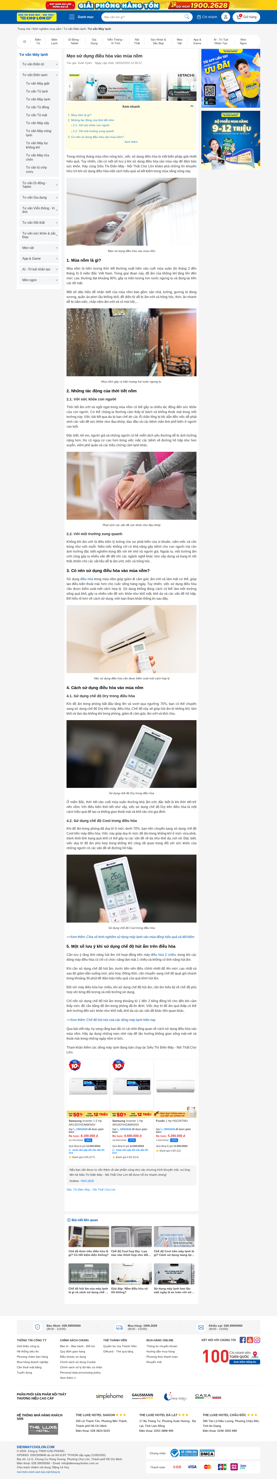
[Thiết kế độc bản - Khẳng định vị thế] (131, 86)
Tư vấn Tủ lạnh (37, 91)
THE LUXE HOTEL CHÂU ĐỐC (225, 1415)
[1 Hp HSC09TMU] (175, 1088)
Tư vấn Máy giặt (37, 83)
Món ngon (29, 280)
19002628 (82, 1129)
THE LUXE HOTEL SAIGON (96, 1415)
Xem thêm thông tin (245, 1362)
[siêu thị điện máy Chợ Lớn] (37, 17)
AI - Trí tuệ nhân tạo (36, 269)
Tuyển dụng (24, 1372)
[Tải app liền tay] (230, 78)
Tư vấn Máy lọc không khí (37, 145)
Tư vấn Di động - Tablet (34, 184)
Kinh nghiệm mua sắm (47, 28)
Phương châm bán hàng (32, 1356)
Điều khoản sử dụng (73, 1356)
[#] (184, 1457)
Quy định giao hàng (72, 1351)
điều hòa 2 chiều (163, 954)
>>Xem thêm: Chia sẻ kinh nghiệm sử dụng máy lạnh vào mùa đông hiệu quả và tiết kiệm (130, 937)
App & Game (31, 258)
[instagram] (257, 1340)
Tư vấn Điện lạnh (75, 28)
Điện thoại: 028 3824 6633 (93, 1430)
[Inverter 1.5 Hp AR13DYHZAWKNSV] (88, 1088)
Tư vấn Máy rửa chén (37, 157)
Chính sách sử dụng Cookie (78, 1362)
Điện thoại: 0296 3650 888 (220, 1430)
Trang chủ (23, 28)
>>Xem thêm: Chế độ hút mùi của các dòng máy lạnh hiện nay (111, 1020)
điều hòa (86, 579)
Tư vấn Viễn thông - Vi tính (38, 210)
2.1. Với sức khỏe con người (91, 125)
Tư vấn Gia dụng (34, 197)
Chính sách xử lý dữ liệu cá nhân (81, 1367)
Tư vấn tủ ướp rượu (36, 169)
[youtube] (250, 1340)
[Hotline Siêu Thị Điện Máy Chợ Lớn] (131, 1184)
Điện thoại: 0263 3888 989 (156, 1430)
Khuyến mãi (154, 1362)
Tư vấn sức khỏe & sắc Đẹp (39, 235)
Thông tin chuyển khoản (161, 1346)
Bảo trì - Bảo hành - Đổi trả (77, 1346)
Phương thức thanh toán (162, 1356)
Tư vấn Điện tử (33, 64)
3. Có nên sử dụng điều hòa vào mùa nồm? (96, 137)
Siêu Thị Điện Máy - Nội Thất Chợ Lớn (91, 1189)
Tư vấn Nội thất (33, 222)
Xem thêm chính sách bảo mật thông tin (38, 1472)
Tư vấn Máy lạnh (38, 99)
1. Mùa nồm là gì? (79, 115)
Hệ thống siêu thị (28, 1351)
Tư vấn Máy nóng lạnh (38, 133)
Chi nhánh (209, 17)
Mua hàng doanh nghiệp (32, 1362)
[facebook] (243, 1340)
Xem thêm (131, 141)
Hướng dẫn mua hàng (160, 1351)
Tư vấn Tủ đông (37, 107)
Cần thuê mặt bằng (29, 1367)
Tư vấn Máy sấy (37, 123)
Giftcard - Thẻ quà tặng (118, 1351)
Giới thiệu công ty (28, 1346)
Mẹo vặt (28, 248)
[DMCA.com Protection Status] (207, 1455)
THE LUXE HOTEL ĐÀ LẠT (158, 1415)
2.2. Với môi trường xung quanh (93, 131)
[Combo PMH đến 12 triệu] (230, 140)
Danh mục (86, 17)
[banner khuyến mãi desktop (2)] (138, 5)
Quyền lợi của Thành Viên (120, 1346)
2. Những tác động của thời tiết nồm (91, 120)
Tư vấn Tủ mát (36, 115)
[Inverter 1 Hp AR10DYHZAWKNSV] (132, 1088)
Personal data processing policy (80, 1372)
